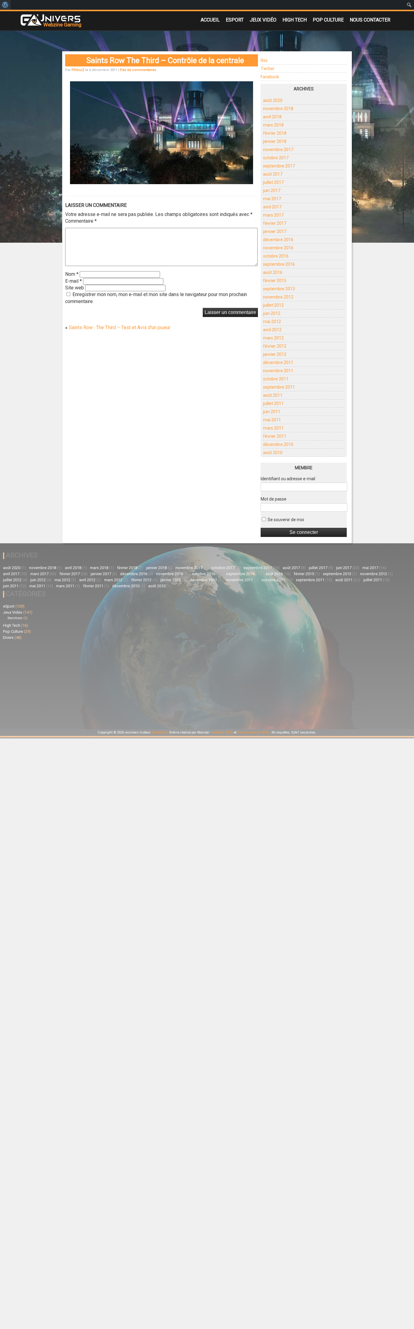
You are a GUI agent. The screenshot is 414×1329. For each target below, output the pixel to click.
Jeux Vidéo (263, 20)
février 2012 (274, 346)
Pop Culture (328, 20)
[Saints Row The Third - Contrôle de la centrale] (161, 182)
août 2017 (272, 174)
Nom (71, 274)
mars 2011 (273, 428)
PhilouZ (78, 70)
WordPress (160, 732)
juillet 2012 (273, 305)
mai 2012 (272, 321)
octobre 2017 (276, 157)
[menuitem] (5, 5)
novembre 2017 (278, 149)
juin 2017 (271, 190)
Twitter (268, 68)
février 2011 (274, 436)
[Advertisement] (105, 683)
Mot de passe (273, 499)
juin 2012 (271, 313)
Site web (74, 288)
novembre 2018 (278, 108)
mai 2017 (272, 198)
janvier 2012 (274, 354)
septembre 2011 (279, 387)
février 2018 (274, 133)
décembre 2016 (278, 239)
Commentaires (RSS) (253, 732)
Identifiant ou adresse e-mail (288, 478)
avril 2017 (272, 206)
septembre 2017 (279, 166)
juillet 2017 (273, 182)
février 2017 (274, 223)
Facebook (270, 76)
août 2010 (272, 452)
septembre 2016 (279, 264)
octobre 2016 (276, 256)
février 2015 (274, 280)
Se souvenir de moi (285, 519)
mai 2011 (272, 419)
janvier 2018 (274, 141)
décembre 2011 (278, 362)
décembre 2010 (278, 444)
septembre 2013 (279, 288)
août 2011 (272, 395)
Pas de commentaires (138, 70)
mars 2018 (273, 125)
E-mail (73, 281)
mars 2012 (273, 338)
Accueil (210, 20)
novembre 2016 (278, 247)
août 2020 (272, 100)
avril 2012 (272, 329)
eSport (235, 20)
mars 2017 (273, 215)
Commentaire (81, 221)
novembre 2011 (278, 370)
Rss (264, 60)
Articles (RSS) (222, 732)
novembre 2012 (278, 297)
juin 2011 (271, 411)
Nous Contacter (370, 20)
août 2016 (272, 272)
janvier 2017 (274, 231)
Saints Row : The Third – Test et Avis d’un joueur (119, 327)
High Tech (294, 20)
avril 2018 (272, 116)
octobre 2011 (276, 378)
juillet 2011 (273, 403)
